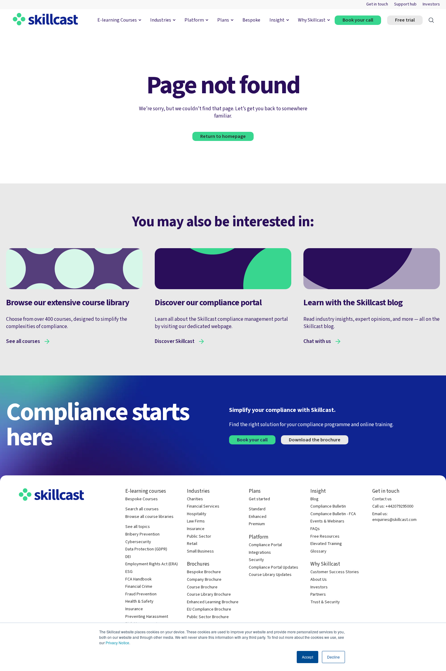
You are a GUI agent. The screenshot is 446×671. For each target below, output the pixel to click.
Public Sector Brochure (208, 617)
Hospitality (196, 514)
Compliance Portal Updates (273, 567)
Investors (431, 4)
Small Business (200, 551)
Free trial (405, 20)
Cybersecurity (138, 542)
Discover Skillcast (174, 341)
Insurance (134, 609)
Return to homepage (223, 136)
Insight (277, 20)
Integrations (260, 553)
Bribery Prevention (142, 534)
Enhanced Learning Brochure (212, 602)
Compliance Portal (265, 545)
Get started (259, 499)
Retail (192, 544)
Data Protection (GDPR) (146, 549)
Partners (318, 594)
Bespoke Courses (141, 499)
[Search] (431, 20)
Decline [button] (333, 656)
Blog (314, 499)
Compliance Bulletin (328, 506)
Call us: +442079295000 (392, 506)
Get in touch (377, 4)
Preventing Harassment (146, 617)
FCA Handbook (138, 579)
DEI (128, 557)
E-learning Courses (117, 20)
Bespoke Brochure (204, 572)
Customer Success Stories (334, 572)
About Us (318, 580)
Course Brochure (202, 587)
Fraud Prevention (141, 594)
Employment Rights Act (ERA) (151, 564)
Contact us (382, 499)
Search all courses (142, 509)
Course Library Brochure (209, 594)
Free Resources (325, 536)
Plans (223, 20)
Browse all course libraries (149, 517)
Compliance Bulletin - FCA (333, 514)
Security (256, 560)
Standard (257, 509)
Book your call (358, 20)
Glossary (318, 551)
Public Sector (199, 536)
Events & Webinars (327, 521)
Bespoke (251, 20)
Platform (194, 20)
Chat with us (317, 341)
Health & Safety (139, 601)
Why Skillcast (312, 20)
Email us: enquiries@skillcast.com (394, 517)
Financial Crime (138, 587)
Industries (160, 20)
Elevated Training (326, 544)
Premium (257, 524)
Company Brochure (204, 580)
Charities (195, 499)
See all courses (23, 341)
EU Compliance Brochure (209, 609)
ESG (129, 572)
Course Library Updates (270, 575)
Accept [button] (307, 656)
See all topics (137, 527)
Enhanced (257, 517)
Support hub (405, 4)
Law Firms (196, 521)
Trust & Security (325, 602)
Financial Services (203, 506)
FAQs (315, 529)
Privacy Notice (117, 642)
